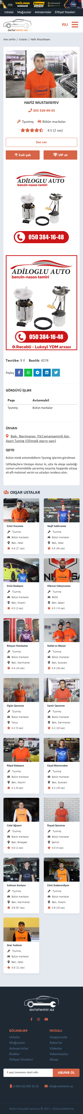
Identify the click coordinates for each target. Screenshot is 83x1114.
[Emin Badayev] (21, 570)
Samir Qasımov (56, 706)
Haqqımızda (58, 1037)
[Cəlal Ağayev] (21, 809)
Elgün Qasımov (15, 706)
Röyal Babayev (15, 765)
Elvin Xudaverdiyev (58, 885)
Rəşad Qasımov (56, 825)
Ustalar (9, 12)
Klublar (14, 1054)
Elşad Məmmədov (57, 765)
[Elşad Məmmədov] (62, 750)
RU (65, 24)
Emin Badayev (15, 586)
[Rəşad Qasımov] (62, 809)
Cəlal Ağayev (14, 825)
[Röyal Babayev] (21, 750)
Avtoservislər (43, 12)
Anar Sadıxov (14, 945)
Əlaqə (54, 1059)
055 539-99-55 (44, 111)
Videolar (56, 1048)
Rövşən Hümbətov (17, 646)
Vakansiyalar (59, 1054)
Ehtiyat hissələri (65, 12)
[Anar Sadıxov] (21, 929)
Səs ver (41, 142)
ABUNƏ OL (66, 1073)
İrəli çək (24, 155)
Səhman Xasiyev (16, 885)
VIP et (62, 155)
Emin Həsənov (15, 526)
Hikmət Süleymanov (59, 586)
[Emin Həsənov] (21, 510)
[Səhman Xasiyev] (21, 869)
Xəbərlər (56, 1043)
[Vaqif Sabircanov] (62, 510)
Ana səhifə (9, 39)
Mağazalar (24, 12)
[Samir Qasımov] (62, 690)
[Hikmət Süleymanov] (62, 570)
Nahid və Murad (56, 646)
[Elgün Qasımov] (21, 690)
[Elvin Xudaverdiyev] (62, 869)
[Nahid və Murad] (62, 630)
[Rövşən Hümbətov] (21, 630)
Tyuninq (16, 532)
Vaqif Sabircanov (56, 526)
